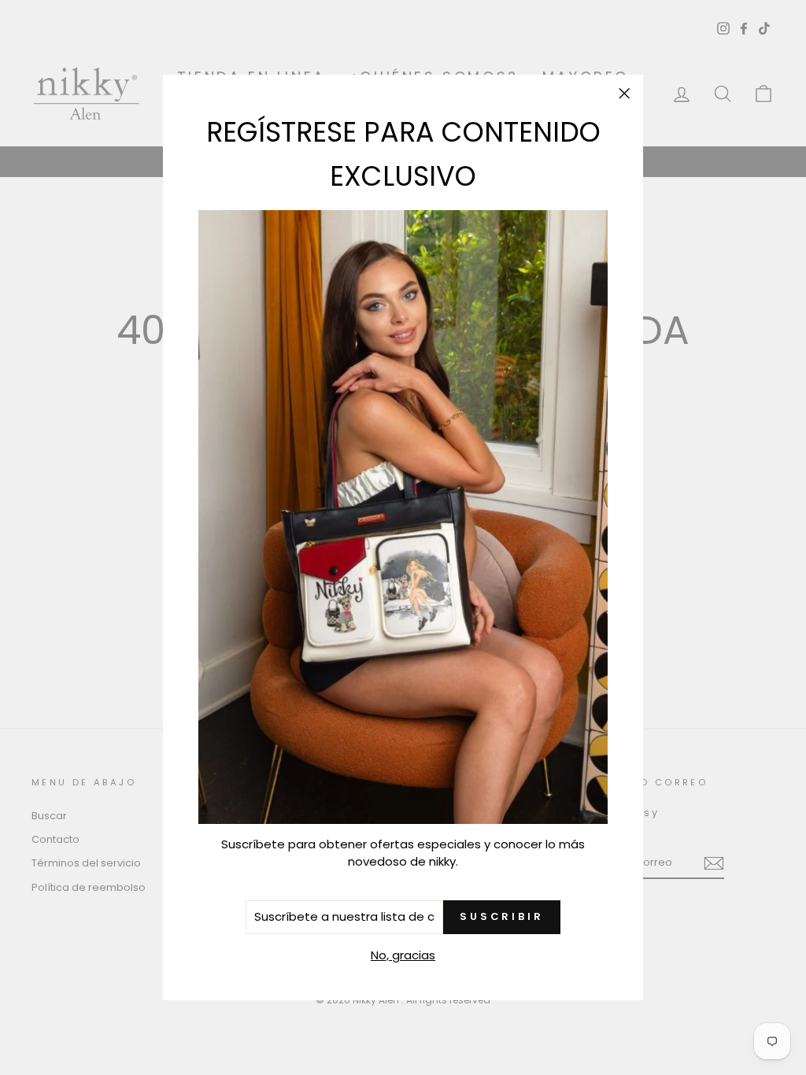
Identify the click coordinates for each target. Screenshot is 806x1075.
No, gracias (403, 955)
